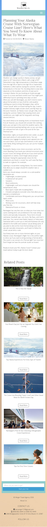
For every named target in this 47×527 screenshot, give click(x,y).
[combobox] (23, 485)
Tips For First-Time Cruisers (23, 466)
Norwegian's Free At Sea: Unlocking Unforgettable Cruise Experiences (23, 432)
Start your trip (23, 489)
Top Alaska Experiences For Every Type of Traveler (23, 360)
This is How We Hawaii (23, 289)
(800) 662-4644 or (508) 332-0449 (24, 512)
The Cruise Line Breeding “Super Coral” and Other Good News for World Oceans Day (23, 396)
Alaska (31, 39)
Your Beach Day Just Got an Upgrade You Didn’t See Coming (23, 325)
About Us (23, 501)
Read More (23, 299)
